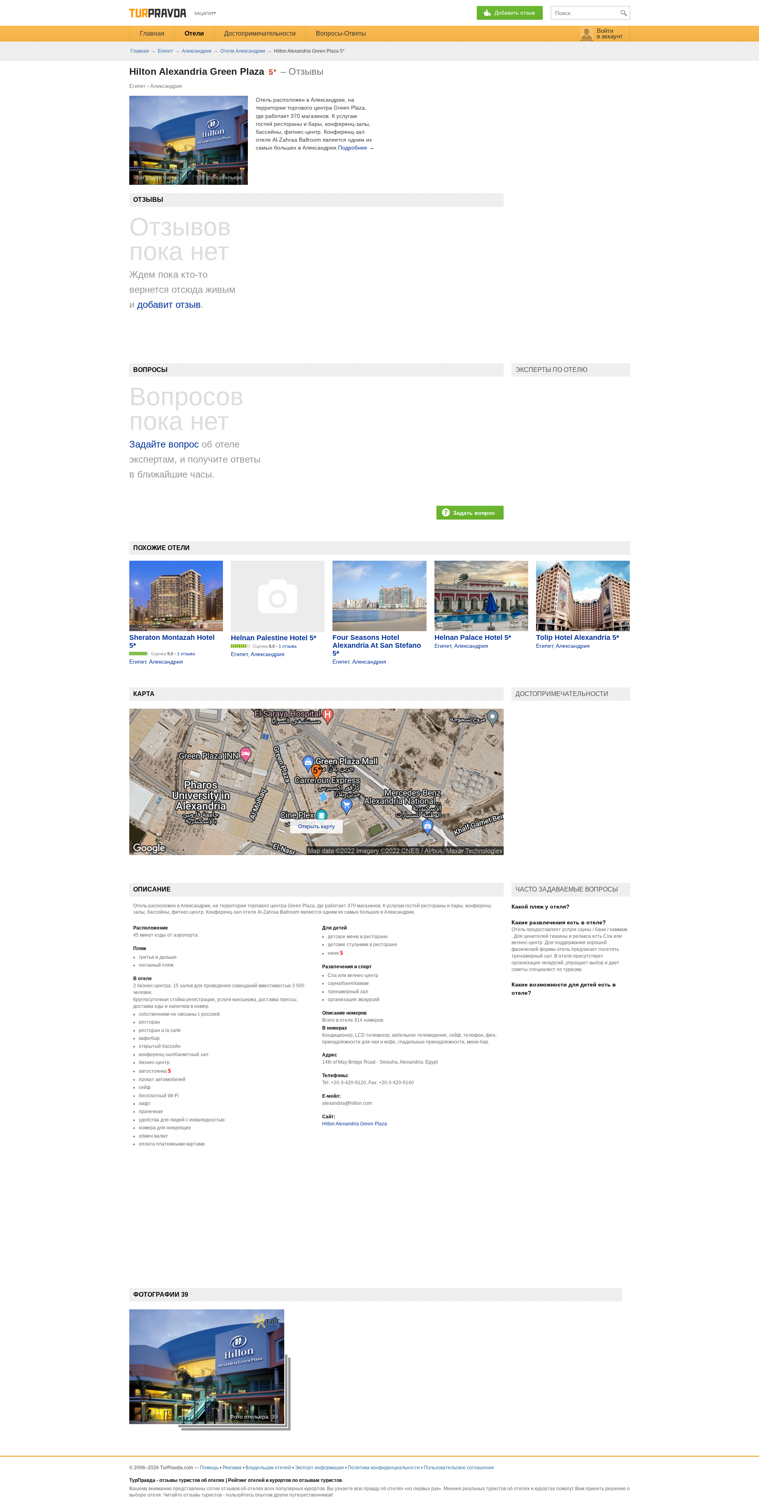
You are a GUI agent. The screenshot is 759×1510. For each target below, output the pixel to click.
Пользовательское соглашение (459, 1467)
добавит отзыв (169, 304)
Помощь (209, 1467)
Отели (194, 33)
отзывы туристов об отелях (192, 1480)
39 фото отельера (220, 177)
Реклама (232, 1467)
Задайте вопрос (164, 444)
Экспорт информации (319, 1467)
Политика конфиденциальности (384, 1467)
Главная (152, 33)
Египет (137, 86)
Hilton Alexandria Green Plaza (354, 1124)
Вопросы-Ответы (341, 33)
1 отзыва (186, 653)
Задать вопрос (474, 513)
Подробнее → (356, 147)
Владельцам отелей (268, 1467)
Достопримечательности (260, 33)
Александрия (166, 86)
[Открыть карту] (316, 853)
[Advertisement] (273, 1210)
